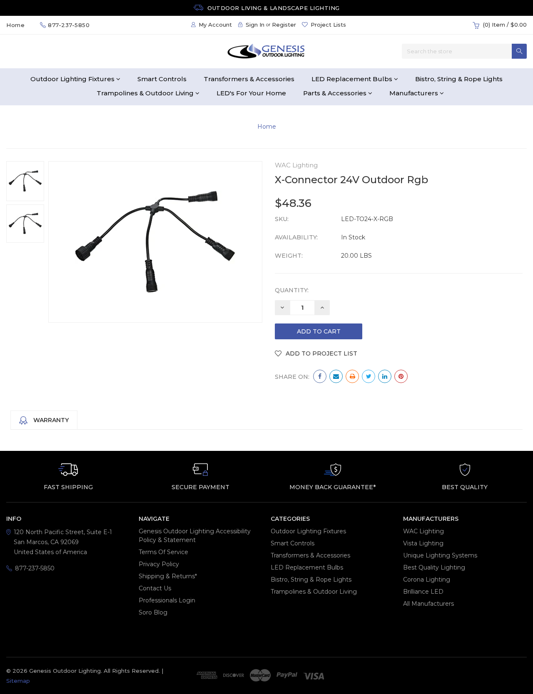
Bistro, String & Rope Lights (459, 79)
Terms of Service (163, 552)
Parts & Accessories (335, 93)
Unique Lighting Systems (440, 555)
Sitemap (18, 680)
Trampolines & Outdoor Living (146, 93)
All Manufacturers (428, 603)
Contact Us (155, 588)
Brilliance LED (423, 591)
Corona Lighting (426, 579)
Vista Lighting (423, 543)
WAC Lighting (423, 531)
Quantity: (292, 290)
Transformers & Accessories (249, 79)
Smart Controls (162, 79)
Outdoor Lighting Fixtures (73, 79)
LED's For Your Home (251, 93)
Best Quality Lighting (434, 567)
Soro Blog (153, 612)
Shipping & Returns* (168, 576)
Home (266, 126)
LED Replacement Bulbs (352, 79)
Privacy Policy (159, 564)
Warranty (50, 420)
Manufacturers (414, 93)
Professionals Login (167, 600)
